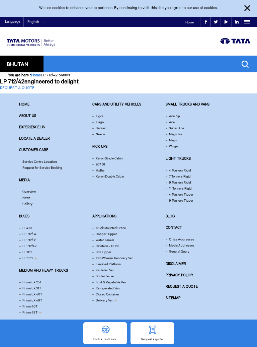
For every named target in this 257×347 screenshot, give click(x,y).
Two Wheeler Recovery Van (114, 258)
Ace (172, 122)
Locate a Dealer (34, 138)
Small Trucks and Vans (187, 104)
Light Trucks (178, 158)
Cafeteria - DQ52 (107, 246)
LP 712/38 (29, 240)
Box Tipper (103, 252)
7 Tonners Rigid (180, 176)
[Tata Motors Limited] (31, 38)
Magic (173, 140)
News (26, 198)
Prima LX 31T (31, 288)
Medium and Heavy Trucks (43, 270)
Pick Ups (99, 146)
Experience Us (32, 127)
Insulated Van (105, 270)
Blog (170, 216)
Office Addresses (181, 239)
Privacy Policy (179, 275)
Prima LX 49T (32, 300)
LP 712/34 (29, 234)
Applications (104, 216)
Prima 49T (29, 312)
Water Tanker (105, 240)
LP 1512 (27, 258)
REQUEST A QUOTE (17, 87)
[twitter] (215, 22)
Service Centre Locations (40, 161)
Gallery (27, 204)
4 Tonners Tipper (181, 194)
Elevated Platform (108, 264)
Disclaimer (176, 263)
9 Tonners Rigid (180, 182)
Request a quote (182, 286)
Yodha (100, 170)
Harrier (101, 128)
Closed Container (107, 294)
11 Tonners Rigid (180, 188)
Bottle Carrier (105, 276)
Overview (29, 192)
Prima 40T (29, 306)
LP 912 (27, 252)
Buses (24, 216)
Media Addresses (181, 245)
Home (189, 22)
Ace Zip (174, 116)
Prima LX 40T (32, 294)
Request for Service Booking (42, 167)
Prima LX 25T (31, 282)
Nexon (100, 134)
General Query (179, 251)
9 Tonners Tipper (181, 200)
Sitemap (173, 297)
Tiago (100, 122)
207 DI (100, 164)
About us (27, 115)
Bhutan (17, 63)
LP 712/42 (29, 246)
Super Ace (176, 128)
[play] (226, 22)
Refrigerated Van (107, 288)
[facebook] (205, 22)
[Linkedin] (236, 22)
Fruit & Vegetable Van (111, 282)
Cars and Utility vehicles (116, 104)
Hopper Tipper (106, 234)
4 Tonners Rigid (180, 170)
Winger (174, 146)
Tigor (99, 116)
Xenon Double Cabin (110, 176)
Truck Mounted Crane (111, 228)
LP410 (27, 228)
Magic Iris (176, 134)
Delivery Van (104, 300)
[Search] (247, 64)
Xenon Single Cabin (109, 158)
